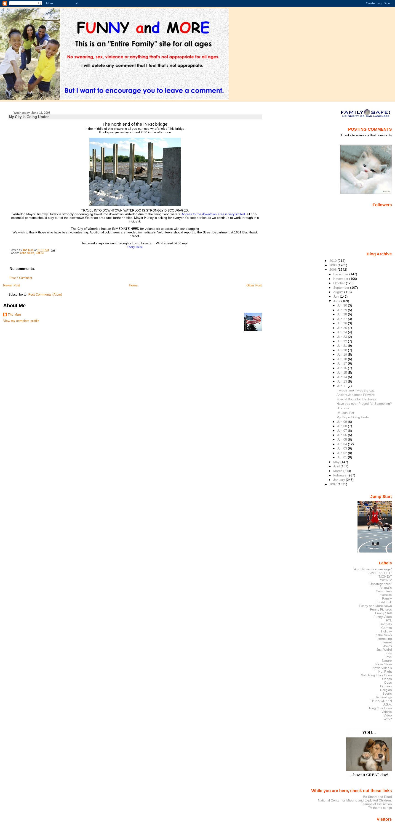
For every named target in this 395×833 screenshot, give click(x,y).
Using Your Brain (380, 708)
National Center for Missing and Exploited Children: (355, 800)
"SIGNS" (386, 580)
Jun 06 (342, 435)
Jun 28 (342, 314)
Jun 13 (342, 381)
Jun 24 (342, 332)
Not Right (385, 671)
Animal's (386, 587)
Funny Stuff (383, 613)
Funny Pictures (381, 609)
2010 (333, 260)
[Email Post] (53, 250)
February (340, 475)
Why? (388, 719)
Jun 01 (342, 457)
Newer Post (11, 285)
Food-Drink (384, 602)
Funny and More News (375, 606)
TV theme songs (380, 807)
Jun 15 (342, 372)
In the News (26, 253)
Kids (389, 653)
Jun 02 (342, 453)
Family (387, 598)
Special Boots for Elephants (356, 399)
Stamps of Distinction (376, 804)
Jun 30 (342, 305)
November (341, 278)
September (341, 287)
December (341, 274)
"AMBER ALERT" (379, 573)
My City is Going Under (353, 417)
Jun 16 (342, 368)
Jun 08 (342, 426)
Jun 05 (342, 439)
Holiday (386, 631)
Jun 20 (342, 350)
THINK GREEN (381, 701)
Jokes (387, 646)
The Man (14, 314)
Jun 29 (342, 310)
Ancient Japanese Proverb (355, 395)
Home (133, 285)
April (337, 466)
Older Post (254, 285)
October (339, 283)
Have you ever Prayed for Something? (364, 403)
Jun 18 (342, 359)
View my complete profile (21, 321)
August (338, 292)
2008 (333, 269)
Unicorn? (343, 408)
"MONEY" (385, 576)
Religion (386, 690)
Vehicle (387, 712)
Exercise (385, 595)
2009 (333, 265)
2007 (333, 484)
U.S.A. (387, 704)
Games (386, 627)
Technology (383, 697)
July (336, 296)
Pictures (386, 686)
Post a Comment (21, 278)
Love (388, 657)
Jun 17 (342, 363)
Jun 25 (342, 328)
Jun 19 (342, 354)
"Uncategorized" (380, 584)
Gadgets (385, 624)
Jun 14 (342, 377)
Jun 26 (342, 323)
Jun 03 (342, 448)
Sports (387, 693)
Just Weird (384, 649)
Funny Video (383, 617)
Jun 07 (342, 430)
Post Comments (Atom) (45, 294)
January (339, 479)
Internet (386, 642)
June (337, 301)
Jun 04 (342, 444)
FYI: (389, 620)
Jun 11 (342, 386)
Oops (388, 682)
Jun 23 (342, 336)
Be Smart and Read (377, 797)
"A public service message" (372, 569)
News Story (383, 664)
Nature (39, 253)
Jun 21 (342, 345)
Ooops (387, 679)
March (338, 471)
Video (388, 715)
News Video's (382, 668)
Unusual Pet (345, 413)
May (336, 462)
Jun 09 (342, 421)
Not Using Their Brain (376, 675)
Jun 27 (342, 319)
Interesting (384, 638)
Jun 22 (342, 341)
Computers (384, 591)
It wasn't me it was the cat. (355, 390)
